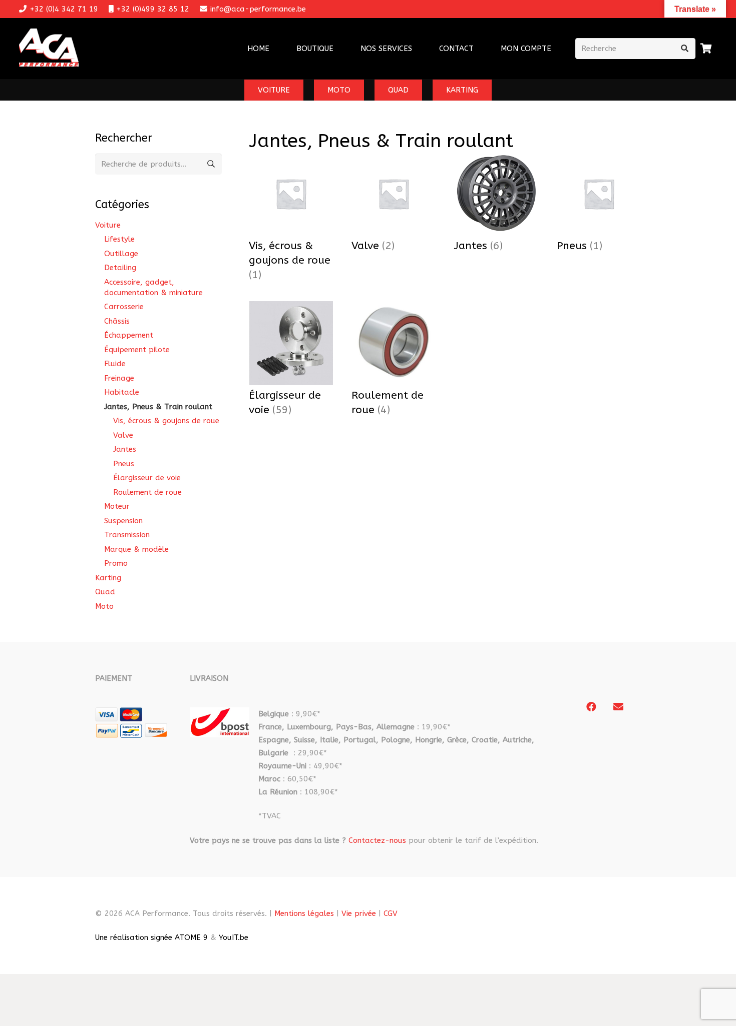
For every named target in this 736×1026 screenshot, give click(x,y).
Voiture (108, 225)
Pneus (123, 463)
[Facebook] (591, 706)
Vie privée (358, 913)
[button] (419, 48)
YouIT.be (233, 937)
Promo (116, 563)
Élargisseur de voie (147, 477)
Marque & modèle (136, 549)
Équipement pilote (137, 349)
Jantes (124, 449)
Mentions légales (304, 913)
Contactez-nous (377, 840)
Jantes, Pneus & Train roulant (158, 406)
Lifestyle (119, 239)
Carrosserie (124, 306)
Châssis (117, 321)
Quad (105, 591)
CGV (391, 913)
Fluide (115, 363)
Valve (123, 435)
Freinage (119, 378)
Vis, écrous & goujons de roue (166, 420)
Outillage (121, 253)
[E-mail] (618, 706)
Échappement (128, 335)
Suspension (123, 520)
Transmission (127, 534)
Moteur (117, 506)
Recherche (211, 164)
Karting (108, 577)
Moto (104, 606)
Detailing (120, 267)
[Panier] (706, 48)
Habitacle (121, 392)
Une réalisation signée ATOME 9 (151, 937)
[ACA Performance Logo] (49, 49)
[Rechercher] (684, 48)
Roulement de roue (147, 492)
